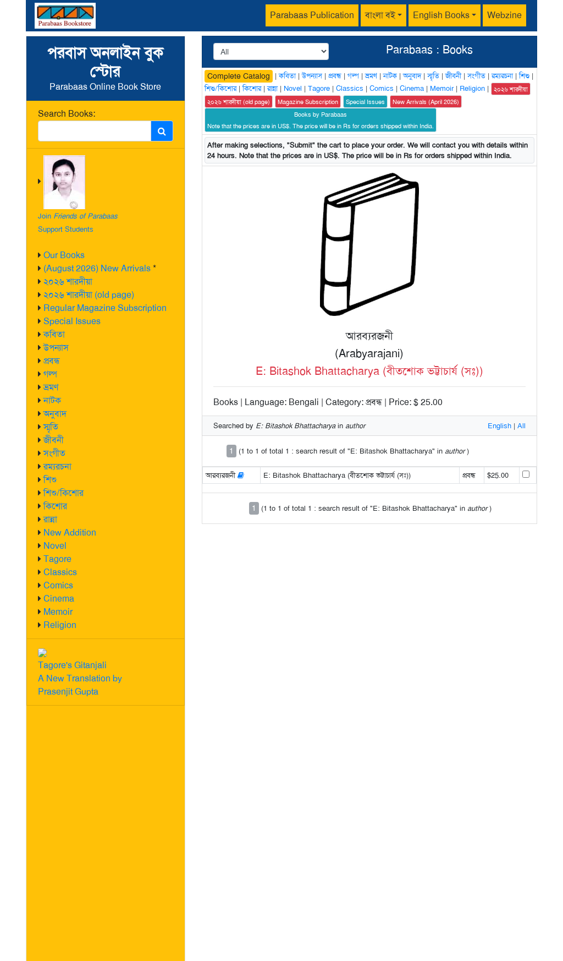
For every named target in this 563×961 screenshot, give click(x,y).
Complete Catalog (238, 76)
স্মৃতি (50, 427)
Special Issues (72, 321)
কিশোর (55, 506)
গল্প (50, 374)
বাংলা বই (380, 15)
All (521, 425)
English (499, 425)
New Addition (69, 532)
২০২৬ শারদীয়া (67, 281)
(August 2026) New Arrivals (97, 268)
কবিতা (54, 334)
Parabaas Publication (312, 15)
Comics (58, 585)
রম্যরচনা (57, 466)
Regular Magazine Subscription (105, 308)
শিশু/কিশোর (63, 493)
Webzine (504, 15)
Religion (59, 625)
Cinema (58, 598)
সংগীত (54, 453)
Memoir (58, 612)
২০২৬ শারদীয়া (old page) (88, 295)
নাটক (52, 400)
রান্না (50, 519)
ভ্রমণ (50, 387)
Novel (55, 546)
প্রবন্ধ (51, 361)
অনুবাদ (55, 413)
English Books (441, 15)
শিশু (50, 479)
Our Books (64, 255)
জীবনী (53, 440)
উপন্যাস (56, 347)
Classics (60, 572)
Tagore (57, 559)
